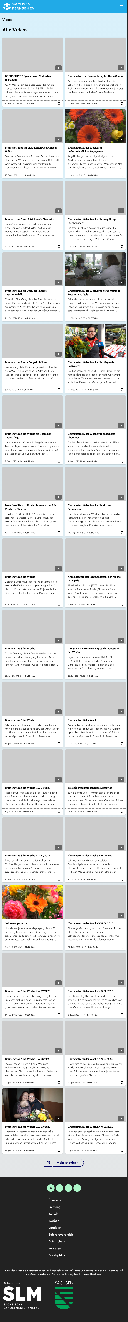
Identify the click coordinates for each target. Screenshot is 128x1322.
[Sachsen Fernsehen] (18, 6)
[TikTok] (77, 1188)
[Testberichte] (51, 1188)
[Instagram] (68, 1188)
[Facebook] (59, 1188)
